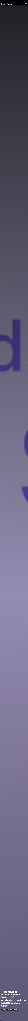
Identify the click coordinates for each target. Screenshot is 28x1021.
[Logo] (6, 4)
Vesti (3, 1009)
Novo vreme (9, 1009)
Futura (16, 1009)
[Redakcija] (8, 1013)
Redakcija (12, 1012)
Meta (13, 1016)
